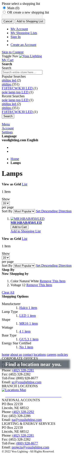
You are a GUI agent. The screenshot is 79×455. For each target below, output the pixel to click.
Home (15, 159)
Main (13, 8)
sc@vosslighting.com (26, 382)
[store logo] (30, 56)
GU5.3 (28, 339)
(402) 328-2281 (23, 370)
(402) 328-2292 (23, 412)
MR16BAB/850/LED (26, 223)
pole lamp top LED (15, 92)
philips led (9, 80)
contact (28, 354)
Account (8, 128)
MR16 (28, 323)
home (5, 354)
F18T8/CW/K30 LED (18, 88)
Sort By (7, 211)
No (26, 347)
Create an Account (23, 45)
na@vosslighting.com (27, 420)
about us (16, 354)
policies (62, 354)
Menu (6, 124)
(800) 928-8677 (27, 443)
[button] (26, 231)
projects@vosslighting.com (30, 447)
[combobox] (22, 72)
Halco (28, 308)
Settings (7, 132)
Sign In (16, 37)
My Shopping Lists (24, 33)
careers (51, 354)
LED (27, 315)
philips (7, 84)
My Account (19, 29)
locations (40, 354)
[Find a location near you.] (37, 395)
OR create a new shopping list (28, 12)
